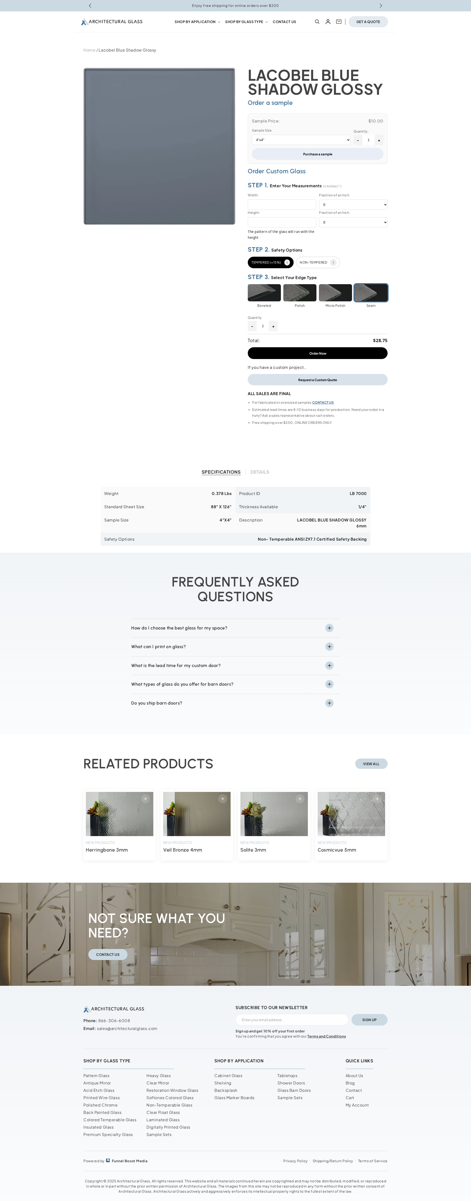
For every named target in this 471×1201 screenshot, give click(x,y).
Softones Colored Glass (170, 1097)
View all (371, 763)
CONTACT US (323, 402)
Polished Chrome (100, 1105)
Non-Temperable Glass (169, 1105)
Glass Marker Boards (234, 1097)
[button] (197, 21)
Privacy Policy (295, 1161)
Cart (350, 1097)
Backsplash (225, 1090)
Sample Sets (158, 1134)
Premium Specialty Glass (108, 1134)
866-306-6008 (114, 1020)
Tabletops (287, 1075)
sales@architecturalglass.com (127, 1028)
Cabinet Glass (228, 1075)
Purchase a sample (317, 154)
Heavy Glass (158, 1075)
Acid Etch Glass (98, 1090)
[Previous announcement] (90, 5)
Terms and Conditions (326, 1036)
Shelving (222, 1082)
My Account (357, 1105)
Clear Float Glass (163, 1112)
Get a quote (368, 21)
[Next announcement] (381, 5)
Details (259, 472)
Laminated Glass (163, 1119)
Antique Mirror (97, 1082)
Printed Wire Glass (101, 1097)
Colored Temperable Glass (109, 1119)
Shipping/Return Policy (333, 1161)
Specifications (221, 472)
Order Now (317, 353)
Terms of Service (373, 1161)
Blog (350, 1082)
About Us (354, 1075)
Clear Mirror (157, 1082)
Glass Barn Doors (294, 1090)
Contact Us (108, 954)
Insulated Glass (98, 1127)
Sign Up (369, 1019)
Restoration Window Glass (172, 1090)
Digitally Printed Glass (168, 1127)
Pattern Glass (96, 1075)
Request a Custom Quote (317, 380)
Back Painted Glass (102, 1112)
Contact (354, 1090)
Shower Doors (291, 1082)
